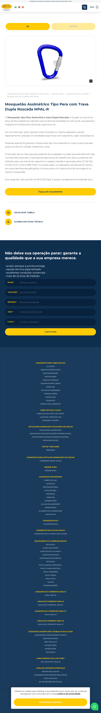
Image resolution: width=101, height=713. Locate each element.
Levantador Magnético (51, 558)
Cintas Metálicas (50, 440)
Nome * (11, 282)
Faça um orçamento (51, 191)
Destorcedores (50, 373)
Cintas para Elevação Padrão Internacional (50, 433)
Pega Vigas (50, 579)
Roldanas (50, 652)
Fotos (73, 26)
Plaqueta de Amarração (50, 511)
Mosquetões (58, 94)
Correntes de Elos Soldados (50, 530)
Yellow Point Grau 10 (50, 662)
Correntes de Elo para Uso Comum (50, 534)
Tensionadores (50, 585)
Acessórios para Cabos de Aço (50, 363)
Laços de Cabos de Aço (50, 417)
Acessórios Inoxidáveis (50, 477)
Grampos (50, 494)
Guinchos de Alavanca (50, 551)
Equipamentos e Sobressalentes (51, 541)
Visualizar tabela (24, 212)
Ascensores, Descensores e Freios (50, 635)
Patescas (50, 562)
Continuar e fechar (50, 702)
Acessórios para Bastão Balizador (50, 675)
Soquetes (50, 400)
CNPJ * (10, 312)
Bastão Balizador (50, 671)
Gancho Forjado (50, 380)
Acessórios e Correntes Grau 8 (50, 592)
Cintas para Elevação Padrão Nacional (50, 437)
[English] (19, 7)
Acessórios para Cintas (50, 461)
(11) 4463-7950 (84, 7)
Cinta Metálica (50, 678)
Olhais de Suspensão (50, 390)
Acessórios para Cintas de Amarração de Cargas (50, 457)
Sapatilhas (50, 397)
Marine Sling (50, 467)
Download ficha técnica (28, 222)
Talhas (50, 582)
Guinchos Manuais (50, 555)
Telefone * (13, 292)
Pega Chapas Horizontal (50, 565)
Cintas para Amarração (50, 430)
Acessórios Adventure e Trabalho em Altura (28, 94)
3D (27, 26)
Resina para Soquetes (50, 404)
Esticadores (50, 377)
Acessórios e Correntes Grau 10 (50, 611)
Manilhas (50, 387)
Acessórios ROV (50, 521)
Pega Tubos (50, 575)
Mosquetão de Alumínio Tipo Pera (23, 96)
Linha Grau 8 (50, 595)
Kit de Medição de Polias (50, 682)
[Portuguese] (15, 7)
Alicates (50, 366)
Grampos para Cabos (50, 383)
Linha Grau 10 (50, 615)
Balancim (50, 544)
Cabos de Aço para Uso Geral (50, 414)
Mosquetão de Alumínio (77, 94)
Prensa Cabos (50, 394)
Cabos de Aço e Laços (50, 410)
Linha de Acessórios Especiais (50, 668)
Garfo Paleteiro (50, 548)
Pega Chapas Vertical (51, 568)
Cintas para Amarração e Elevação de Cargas (50, 427)
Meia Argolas (50, 642)
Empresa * (12, 302)
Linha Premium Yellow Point (50, 658)
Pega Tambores (50, 572)
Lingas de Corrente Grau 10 (50, 621)
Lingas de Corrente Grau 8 (50, 601)
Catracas (50, 484)
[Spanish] (23, 7)
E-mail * (11, 322)
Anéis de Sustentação (50, 370)
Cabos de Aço (50, 480)
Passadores (50, 507)
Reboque (50, 450)
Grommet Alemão (50, 420)
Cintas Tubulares (50, 447)
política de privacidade (68, 694)
